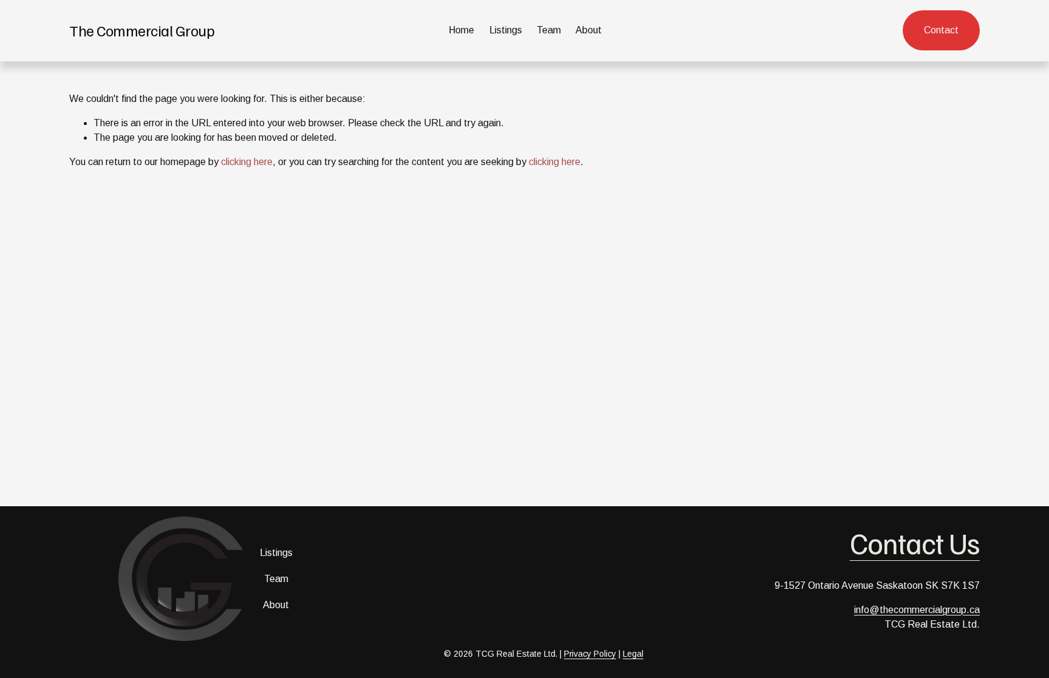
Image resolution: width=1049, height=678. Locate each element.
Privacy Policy (590, 654)
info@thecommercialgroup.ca (917, 610)
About (588, 30)
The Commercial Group (141, 30)
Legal (633, 654)
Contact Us (915, 542)
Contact (941, 30)
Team (549, 30)
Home (461, 30)
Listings (505, 30)
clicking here (247, 162)
